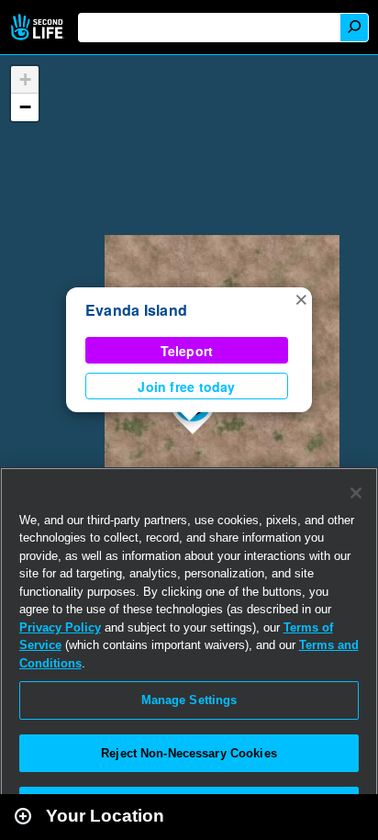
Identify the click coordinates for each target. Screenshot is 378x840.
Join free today (186, 386)
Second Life (39, 27)
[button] (301, 298)
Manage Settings (189, 700)
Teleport (187, 351)
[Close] (356, 493)
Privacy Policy (60, 627)
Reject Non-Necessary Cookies (189, 753)
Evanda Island (136, 309)
